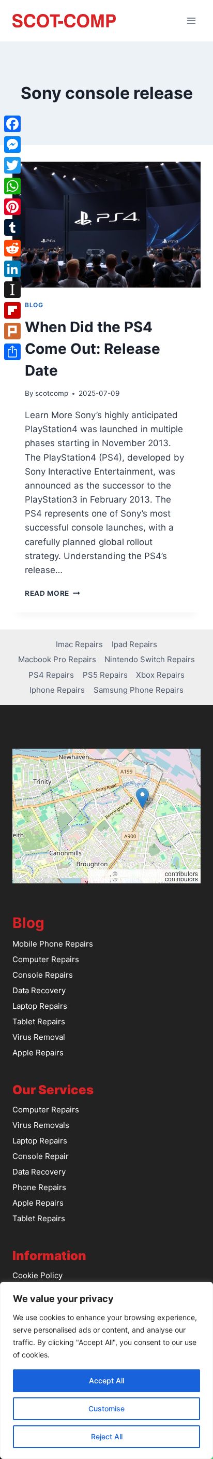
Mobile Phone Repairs (52, 944)
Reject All (107, 1436)
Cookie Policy (37, 1275)
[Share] (12, 351)
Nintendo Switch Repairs (149, 659)
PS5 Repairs (105, 675)
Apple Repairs (38, 1052)
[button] (142, 798)
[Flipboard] (12, 310)
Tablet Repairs (38, 1021)
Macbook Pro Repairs (57, 659)
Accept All (106, 1380)
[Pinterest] (12, 206)
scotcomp (51, 393)
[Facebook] (12, 123)
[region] (106, 1370)
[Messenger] (12, 144)
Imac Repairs (79, 644)
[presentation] (106, 225)
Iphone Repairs (57, 690)
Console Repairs (42, 975)
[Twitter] (12, 165)
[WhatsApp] (12, 186)
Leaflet (100, 873)
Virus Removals (40, 1125)
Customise (106, 1408)
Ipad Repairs (134, 644)
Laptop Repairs (39, 1006)
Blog (34, 305)
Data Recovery (39, 990)
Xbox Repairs (160, 675)
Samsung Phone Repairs (139, 690)
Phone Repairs (39, 1187)
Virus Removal (38, 1037)
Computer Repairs (45, 959)
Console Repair (40, 1156)
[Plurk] (12, 331)
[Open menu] (191, 20)
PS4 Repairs (51, 675)
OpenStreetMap (141, 873)
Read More (52, 593)
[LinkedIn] (12, 269)
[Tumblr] (12, 227)
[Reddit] (12, 248)
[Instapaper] (12, 289)
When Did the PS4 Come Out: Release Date (92, 348)
